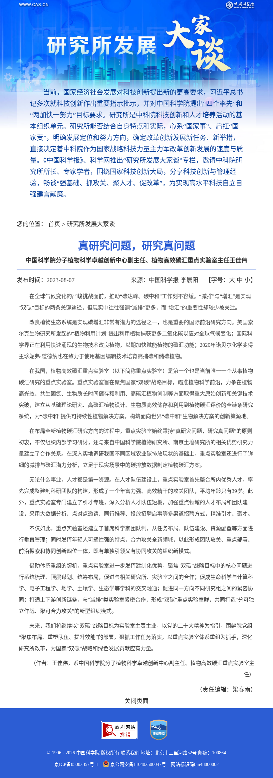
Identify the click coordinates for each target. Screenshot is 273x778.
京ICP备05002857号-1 (76, 764)
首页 (54, 224)
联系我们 (130, 752)
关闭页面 (136, 701)
